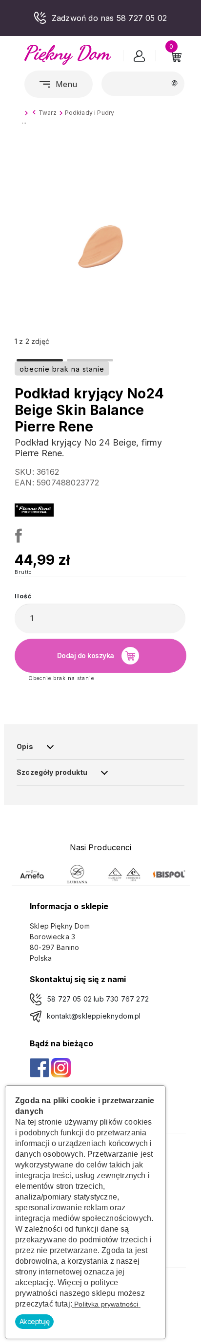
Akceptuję (35, 1321)
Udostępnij (17, 534)
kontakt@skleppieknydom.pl (94, 1016)
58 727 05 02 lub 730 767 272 (98, 999)
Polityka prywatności (106, 1304)
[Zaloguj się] (139, 58)
